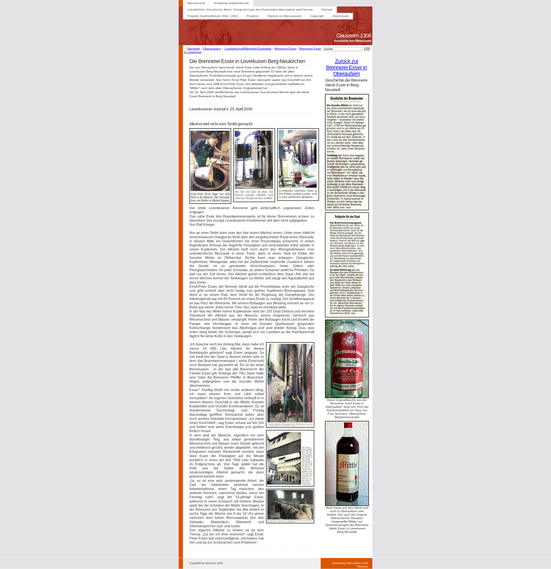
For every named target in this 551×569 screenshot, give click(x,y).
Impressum (341, 16)
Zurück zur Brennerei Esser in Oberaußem (346, 67)
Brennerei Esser (285, 48)
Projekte (253, 16)
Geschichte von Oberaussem (353, 40)
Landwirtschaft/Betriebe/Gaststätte (247, 48)
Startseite (193, 48)
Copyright (317, 16)
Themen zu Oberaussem (284, 16)
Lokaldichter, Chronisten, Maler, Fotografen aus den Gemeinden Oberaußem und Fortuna (250, 9)
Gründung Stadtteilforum (231, 3)
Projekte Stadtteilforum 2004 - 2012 (212, 16)
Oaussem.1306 (354, 35)
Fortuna (327, 9)
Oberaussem (196, 3)
